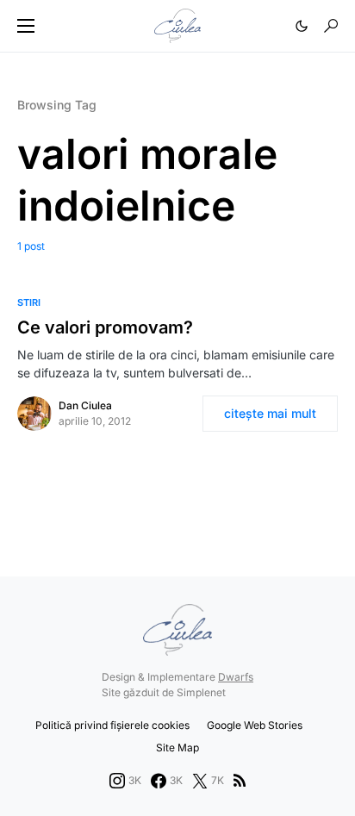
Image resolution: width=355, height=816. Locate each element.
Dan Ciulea (85, 405)
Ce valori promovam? (105, 327)
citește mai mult (270, 413)
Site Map (177, 747)
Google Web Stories (254, 725)
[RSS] (240, 780)
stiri (28, 302)
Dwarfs (235, 676)
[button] (25, 26)
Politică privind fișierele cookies (112, 725)
